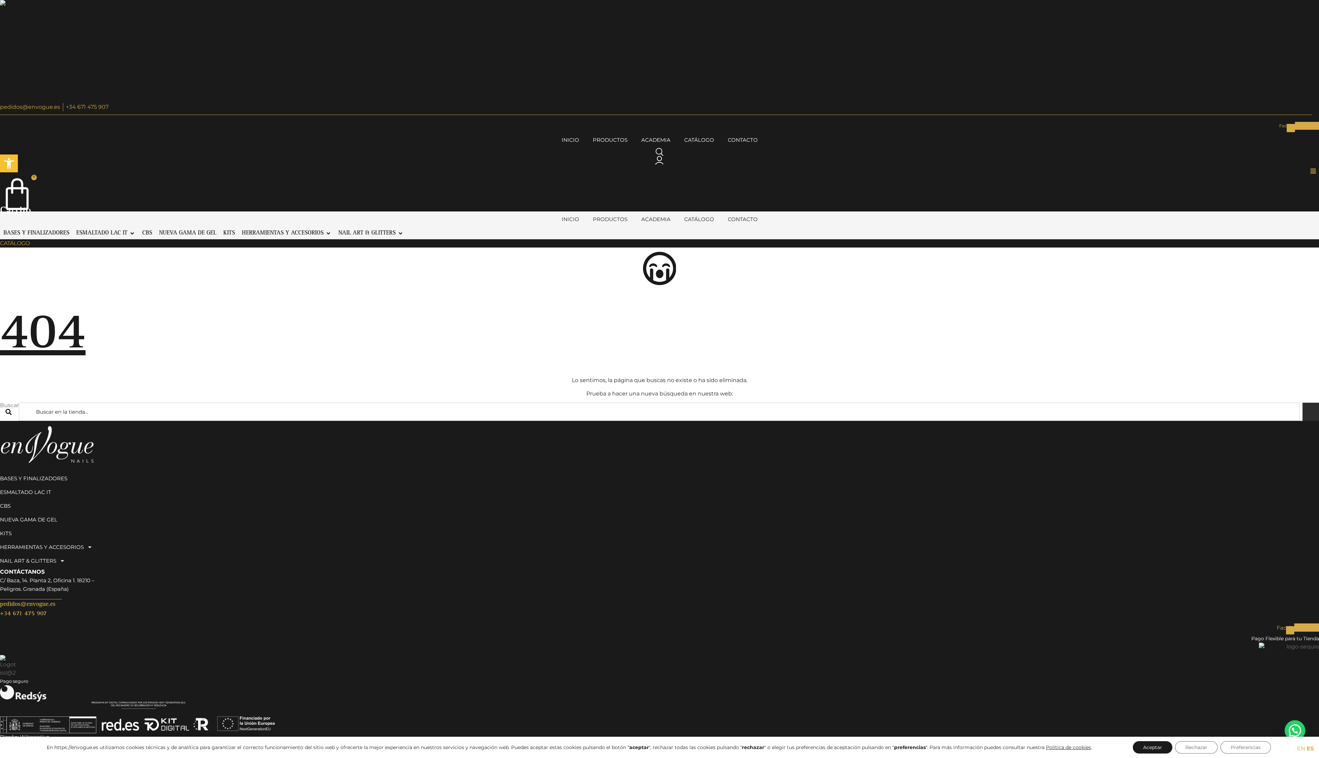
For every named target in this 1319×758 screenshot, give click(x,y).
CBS (5, 506)
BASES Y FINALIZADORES (33, 478)
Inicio (570, 140)
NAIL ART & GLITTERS (28, 561)
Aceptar (1152, 747)
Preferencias (1246, 747)
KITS (6, 533)
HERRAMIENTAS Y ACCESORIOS (42, 547)
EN (1301, 748)
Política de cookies (1068, 747)
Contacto (743, 140)
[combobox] (659, 412)
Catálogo (699, 140)
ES (1310, 748)
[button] (9, 163)
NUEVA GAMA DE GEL (28, 519)
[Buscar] (1311, 412)
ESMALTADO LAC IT (25, 492)
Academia (655, 140)
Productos (610, 140)
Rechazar (1196, 747)
